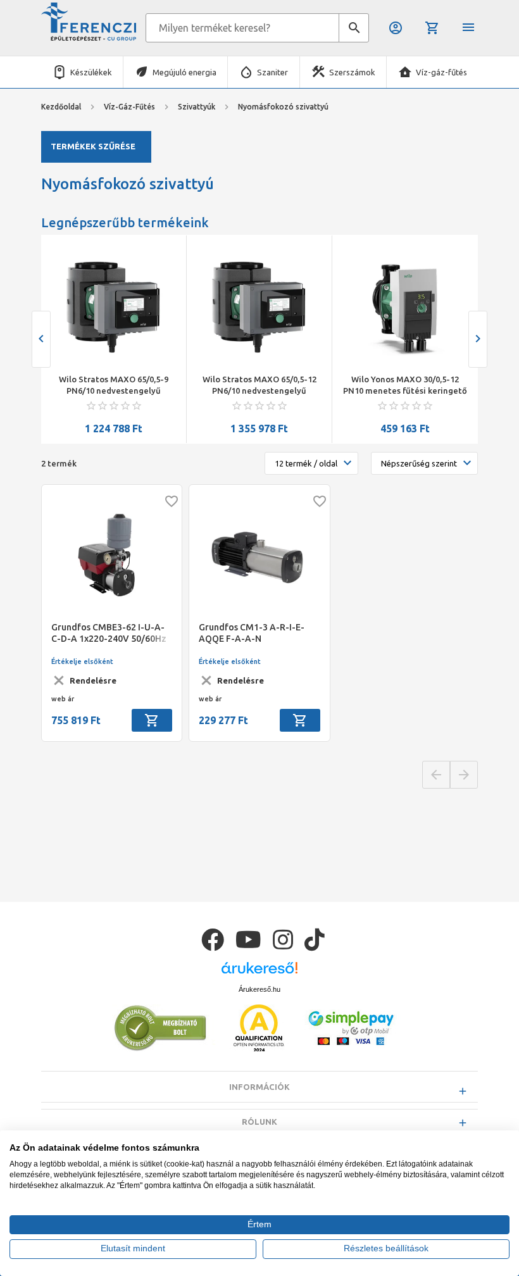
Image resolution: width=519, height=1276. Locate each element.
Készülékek (91, 72)
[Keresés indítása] (354, 27)
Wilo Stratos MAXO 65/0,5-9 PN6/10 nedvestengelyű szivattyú (113, 385)
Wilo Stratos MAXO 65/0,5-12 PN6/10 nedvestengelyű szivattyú (259, 385)
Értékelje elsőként (82, 661)
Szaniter (272, 72)
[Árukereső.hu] (259, 972)
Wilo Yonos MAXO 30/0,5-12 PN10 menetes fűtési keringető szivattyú (405, 385)
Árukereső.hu (259, 989)
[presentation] (41, 339)
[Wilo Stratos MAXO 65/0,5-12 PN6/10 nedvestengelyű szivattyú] (259, 307)
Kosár (433, 27)
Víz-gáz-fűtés (441, 72)
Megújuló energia (184, 72)
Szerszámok (352, 72)
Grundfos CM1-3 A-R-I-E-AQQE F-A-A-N (251, 633)
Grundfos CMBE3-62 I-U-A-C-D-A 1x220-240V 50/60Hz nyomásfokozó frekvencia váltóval (108, 633)
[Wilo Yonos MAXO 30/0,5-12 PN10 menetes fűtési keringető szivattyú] (405, 307)
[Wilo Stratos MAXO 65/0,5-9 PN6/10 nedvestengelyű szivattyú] (114, 307)
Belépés (396, 27)
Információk (259, 1086)
